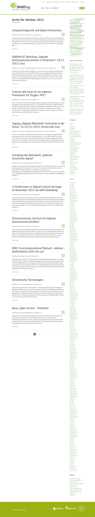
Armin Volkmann (25, 194)
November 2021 (74, 275)
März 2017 (72, 367)
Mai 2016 (72, 383)
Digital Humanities (77, 31)
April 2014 (72, 424)
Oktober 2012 (73, 454)
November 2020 (74, 295)
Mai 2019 (72, 324)
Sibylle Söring (24, 256)
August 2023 (73, 241)
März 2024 (72, 230)
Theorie (71, 164)
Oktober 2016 (73, 375)
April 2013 (72, 444)
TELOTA (79, 49)
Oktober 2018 (73, 336)
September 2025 (74, 200)
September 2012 (74, 455)
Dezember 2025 (73, 195)
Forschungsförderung (75, 135)
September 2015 (74, 396)
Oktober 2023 (73, 238)
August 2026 (73, 182)
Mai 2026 (72, 187)
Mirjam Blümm (24, 226)
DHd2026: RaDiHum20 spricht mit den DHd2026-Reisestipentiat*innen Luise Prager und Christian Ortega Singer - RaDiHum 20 (77, 100)
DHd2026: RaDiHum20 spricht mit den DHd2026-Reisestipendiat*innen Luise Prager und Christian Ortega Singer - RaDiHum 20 (77, 89)
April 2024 (72, 228)
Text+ (72, 51)
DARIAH (77, 22)
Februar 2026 (73, 192)
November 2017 (74, 354)
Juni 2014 (72, 421)
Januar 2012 (73, 468)
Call (71, 125)
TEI (75, 50)
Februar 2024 (73, 231)
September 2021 (74, 279)
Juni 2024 (72, 225)
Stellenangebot (78, 45)
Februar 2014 (73, 427)
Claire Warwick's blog (75, 478)
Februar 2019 (73, 329)
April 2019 (72, 326)
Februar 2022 (73, 270)
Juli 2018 (72, 341)
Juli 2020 (72, 301)
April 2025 (72, 208)
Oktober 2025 (73, 199)
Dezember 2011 (73, 470)
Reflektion (72, 154)
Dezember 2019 (73, 313)
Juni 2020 (72, 303)
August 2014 (73, 418)
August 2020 (73, 300)
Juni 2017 (72, 362)
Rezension (72, 45)
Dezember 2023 (73, 234)
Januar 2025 (73, 213)
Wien (71, 54)
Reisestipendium (78, 44)
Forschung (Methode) (75, 131)
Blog (42, 8)
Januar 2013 (73, 449)
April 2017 (72, 365)
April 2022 (72, 267)
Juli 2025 (72, 203)
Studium (72, 161)
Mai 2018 (72, 344)
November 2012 (74, 452)
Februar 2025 (73, 212)
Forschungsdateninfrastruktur (76, 37)
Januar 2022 (73, 272)
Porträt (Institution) (74, 148)
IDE (76, 41)
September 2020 (74, 298)
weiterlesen (15, 49)
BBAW (76, 19)
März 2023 (72, 249)
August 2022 (73, 261)
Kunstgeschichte (73, 42)
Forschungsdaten (77, 35)
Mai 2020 (72, 305)
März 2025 (72, 210)
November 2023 (74, 236)
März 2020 (72, 308)
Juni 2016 (72, 382)
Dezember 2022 (73, 254)
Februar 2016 (73, 388)
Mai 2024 (72, 226)
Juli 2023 (72, 243)
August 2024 (73, 221)
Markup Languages (74, 144)
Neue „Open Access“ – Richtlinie (30, 308)
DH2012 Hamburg (74, 482)
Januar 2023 (73, 252)
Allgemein (72, 123)
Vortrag (71, 170)
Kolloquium (72, 139)
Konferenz (79, 41)
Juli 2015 (72, 400)
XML (82, 54)
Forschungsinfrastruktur (74, 39)
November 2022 (74, 256)
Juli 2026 (72, 184)
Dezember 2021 (73, 274)
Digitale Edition (76, 27)
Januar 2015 (73, 409)
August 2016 (73, 378)
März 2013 (72, 445)
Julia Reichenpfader (26, 163)
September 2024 (74, 220)
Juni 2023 (72, 244)
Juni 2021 (72, 284)
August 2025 (73, 202)
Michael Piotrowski (25, 35)
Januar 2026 (73, 194)
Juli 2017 (72, 360)
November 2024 (74, 216)
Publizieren (72, 153)
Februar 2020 (73, 310)
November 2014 (74, 413)
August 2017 (73, 359)
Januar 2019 (73, 331)
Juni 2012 (72, 460)
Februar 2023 (73, 251)
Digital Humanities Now (75, 488)
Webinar (72, 174)
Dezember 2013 (73, 431)
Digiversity (72, 495)
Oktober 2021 (73, 277)
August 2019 (73, 319)
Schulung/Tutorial (74, 156)
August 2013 (73, 437)
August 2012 (73, 457)
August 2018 (73, 339)
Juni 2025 (72, 205)
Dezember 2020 (73, 293)
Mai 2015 (72, 403)
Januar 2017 (73, 370)
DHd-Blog (23, 510)
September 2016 (74, 377)
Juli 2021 (72, 282)
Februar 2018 (73, 349)
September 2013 (74, 436)
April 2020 (72, 306)
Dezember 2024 (73, 215)
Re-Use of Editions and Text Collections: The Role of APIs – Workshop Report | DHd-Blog (77, 76)
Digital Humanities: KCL (75, 490)
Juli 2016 (72, 380)
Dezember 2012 (73, 450)
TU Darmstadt (73, 167)
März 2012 (72, 465)
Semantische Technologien (27, 279)
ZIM (71, 55)
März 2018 (72, 347)
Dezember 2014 (73, 411)
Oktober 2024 (73, 218)
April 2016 (72, 385)
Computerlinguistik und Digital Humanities (37, 30)
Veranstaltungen (74, 169)
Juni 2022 (72, 264)
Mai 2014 (72, 422)
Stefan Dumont (25, 99)
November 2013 (74, 432)
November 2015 (74, 393)
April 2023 (72, 248)
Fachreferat (72, 128)
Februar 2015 (73, 408)
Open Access (73, 146)
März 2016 (72, 386)
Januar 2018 (73, 351)
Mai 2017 (72, 364)
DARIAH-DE (75, 23)
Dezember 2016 (73, 372)
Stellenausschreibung (81, 47)
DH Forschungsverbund (75, 480)
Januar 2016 (73, 390)
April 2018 (72, 346)
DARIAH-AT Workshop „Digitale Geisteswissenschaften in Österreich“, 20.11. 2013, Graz (38, 60)
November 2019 (74, 315)
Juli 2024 (72, 223)
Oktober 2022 (73, 257)
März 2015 (72, 406)
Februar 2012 (73, 467)
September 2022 (74, 259)
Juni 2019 (72, 323)
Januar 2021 (73, 292)
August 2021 (73, 280)
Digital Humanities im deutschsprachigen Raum (20, 6)
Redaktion (55, 8)
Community (72, 126)
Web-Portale (73, 172)
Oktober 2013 (73, 434)
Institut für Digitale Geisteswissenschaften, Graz (33, 68)
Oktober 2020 (73, 297)
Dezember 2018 (73, 333)
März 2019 (72, 328)
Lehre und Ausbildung (75, 143)
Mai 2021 (72, 285)
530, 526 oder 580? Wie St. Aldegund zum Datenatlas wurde (76, 70)
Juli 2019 (72, 321)
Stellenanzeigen (74, 159)
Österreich (74, 55)
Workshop (76, 54)
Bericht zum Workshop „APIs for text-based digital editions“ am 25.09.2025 (76, 81)
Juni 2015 (72, 401)
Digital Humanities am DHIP (77, 483)
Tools (81, 51)
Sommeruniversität (74, 157)
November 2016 (74, 373)
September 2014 (74, 416)
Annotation (72, 19)
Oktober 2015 (73, 395)
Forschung (72, 130)
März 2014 (72, 426)
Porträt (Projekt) (73, 151)
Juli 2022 (72, 262)
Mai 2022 (72, 266)
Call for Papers (73, 20)
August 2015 (73, 398)
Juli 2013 (72, 439)
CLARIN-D (79, 20)
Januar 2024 (73, 233)
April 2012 (72, 463)
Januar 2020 (73, 311)
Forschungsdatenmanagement (79, 38)
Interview (72, 138)
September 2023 (74, 239)
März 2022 (72, 269)
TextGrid (77, 51)
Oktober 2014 (73, 414)
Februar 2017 (73, 369)
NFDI (77, 42)
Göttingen (72, 41)
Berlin (82, 18)
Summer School (73, 162)
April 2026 (72, 189)
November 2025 (74, 197)
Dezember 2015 (73, 391)
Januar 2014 (73, 429)
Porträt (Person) (73, 149)
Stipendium (72, 49)
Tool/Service (73, 166)
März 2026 (72, 190)
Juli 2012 (72, 458)
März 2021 (72, 288)
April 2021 (72, 287)
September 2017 (74, 357)
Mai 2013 (72, 442)
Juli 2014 (72, 419)
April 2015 (72, 404)
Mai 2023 (72, 246)
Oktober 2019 (73, 316)
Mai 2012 (72, 462)
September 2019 (74, 318)
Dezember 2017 (73, 352)
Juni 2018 (72, 342)
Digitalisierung (73, 34)
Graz (81, 39)
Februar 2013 (73, 447)
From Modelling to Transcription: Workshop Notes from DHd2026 (76, 112)
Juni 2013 (72, 440)
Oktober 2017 (73, 355)
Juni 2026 (72, 185)
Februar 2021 (73, 290)
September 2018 (74, 337)
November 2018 (74, 334)
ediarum (79, 34)
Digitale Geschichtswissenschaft (76, 28)
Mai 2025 (72, 207)
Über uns (48, 8)
